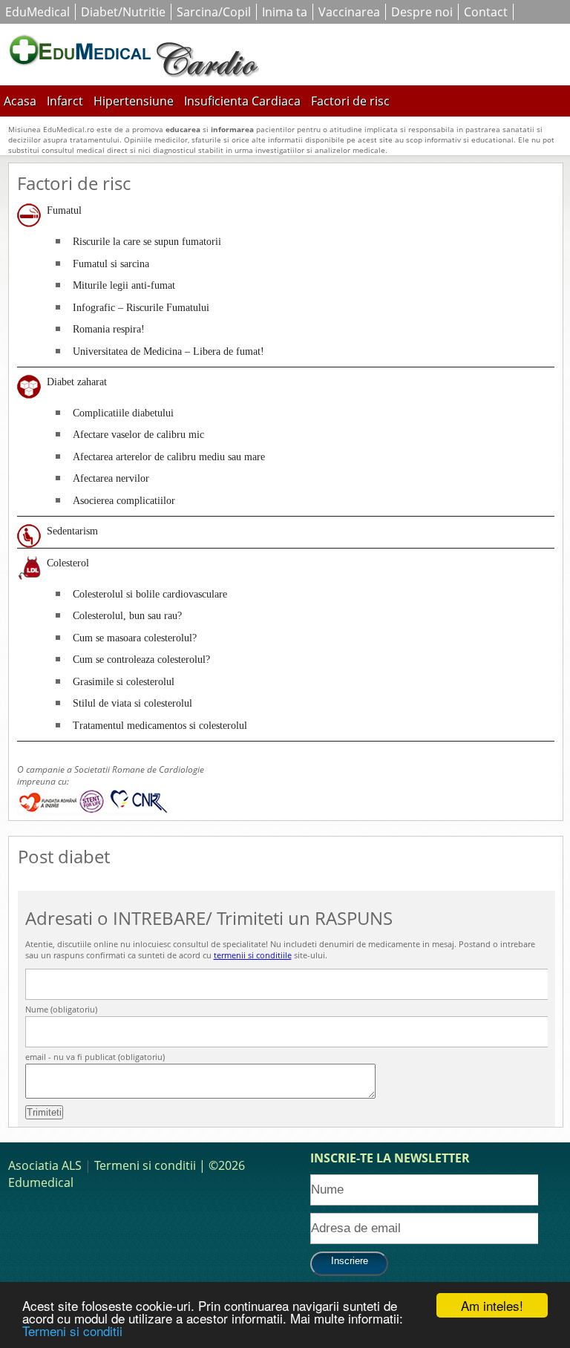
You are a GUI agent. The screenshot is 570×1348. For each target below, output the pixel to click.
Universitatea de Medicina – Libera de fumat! (168, 351)
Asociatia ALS (45, 1165)
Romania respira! (109, 329)
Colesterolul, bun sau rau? (127, 615)
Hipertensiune (134, 101)
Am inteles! (492, 1305)
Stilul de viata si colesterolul (132, 703)
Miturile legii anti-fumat (124, 285)
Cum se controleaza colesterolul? (141, 659)
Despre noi (422, 12)
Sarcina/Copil (214, 12)
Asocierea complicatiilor (124, 500)
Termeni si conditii (72, 1330)
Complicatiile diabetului (123, 413)
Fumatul (64, 210)
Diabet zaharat (77, 381)
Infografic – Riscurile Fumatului (141, 307)
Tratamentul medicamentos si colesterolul (160, 725)
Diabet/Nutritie (123, 12)
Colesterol (68, 563)
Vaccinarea (349, 12)
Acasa (20, 101)
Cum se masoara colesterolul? (135, 638)
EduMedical (37, 12)
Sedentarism (72, 531)
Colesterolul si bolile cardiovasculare (150, 594)
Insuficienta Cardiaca (242, 101)
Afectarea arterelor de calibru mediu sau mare (169, 456)
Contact (486, 12)
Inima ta (284, 12)
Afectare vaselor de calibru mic (138, 434)
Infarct (65, 101)
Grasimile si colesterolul (123, 681)
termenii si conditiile (253, 955)
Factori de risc (350, 101)
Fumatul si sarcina (111, 263)
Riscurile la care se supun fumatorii (147, 241)
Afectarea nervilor (111, 478)
